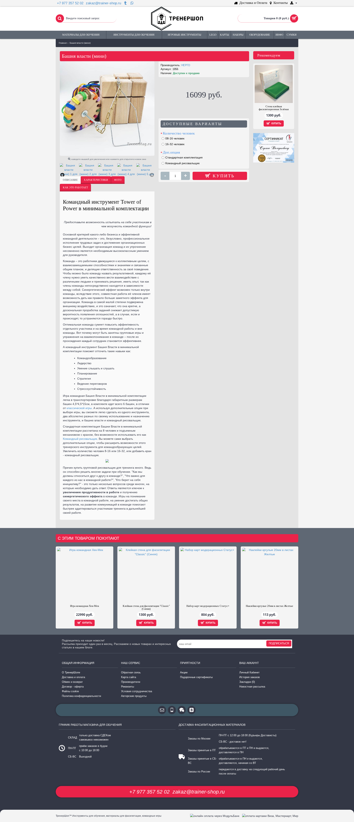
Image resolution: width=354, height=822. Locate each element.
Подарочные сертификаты (196, 677)
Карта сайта (128, 677)
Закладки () (247, 681)
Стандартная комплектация (184, 157)
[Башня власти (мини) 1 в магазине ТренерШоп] (69, 169)
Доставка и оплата (73, 677)
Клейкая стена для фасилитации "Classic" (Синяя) (146, 607)
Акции (183, 672)
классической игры (79, 408)
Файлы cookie (70, 691)
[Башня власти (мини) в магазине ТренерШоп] (107, 108)
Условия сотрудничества (136, 691)
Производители (130, 681)
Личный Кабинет (249, 672)
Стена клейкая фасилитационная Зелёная (274, 108)
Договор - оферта (73, 686)
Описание (70, 180)
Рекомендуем (268, 55)
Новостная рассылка (252, 686)
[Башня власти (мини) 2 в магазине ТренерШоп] (88, 169)
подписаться (279, 643)
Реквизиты (127, 686)
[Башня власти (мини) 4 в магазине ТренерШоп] (126, 169)
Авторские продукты (133, 696)
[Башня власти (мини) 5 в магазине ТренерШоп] (145, 169)
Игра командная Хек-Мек (84, 605)
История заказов (249, 677)
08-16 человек (174, 138)
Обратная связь (131, 672)
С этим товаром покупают (88, 538)
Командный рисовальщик (80, 438)
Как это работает (75, 187)
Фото (117, 180)
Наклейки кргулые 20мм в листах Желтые (269, 605)
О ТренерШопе (71, 672)
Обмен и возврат (72, 681)
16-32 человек (174, 144)
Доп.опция (171, 152)
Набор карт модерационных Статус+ (207, 605)
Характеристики (96, 180)
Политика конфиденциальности (81, 696)
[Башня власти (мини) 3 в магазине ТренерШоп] (107, 169)
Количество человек (179, 133)
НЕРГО (185, 65)
